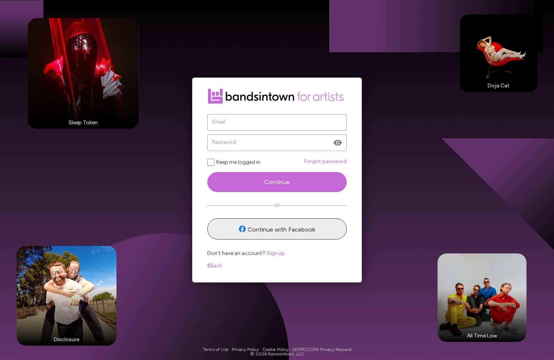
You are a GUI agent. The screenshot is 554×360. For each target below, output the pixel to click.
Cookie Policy (275, 349)
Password (224, 142)
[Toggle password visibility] (338, 143)
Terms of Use (215, 349)
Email (218, 122)
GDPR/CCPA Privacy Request (322, 349)
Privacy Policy (245, 349)
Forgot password (325, 161)
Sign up (275, 253)
